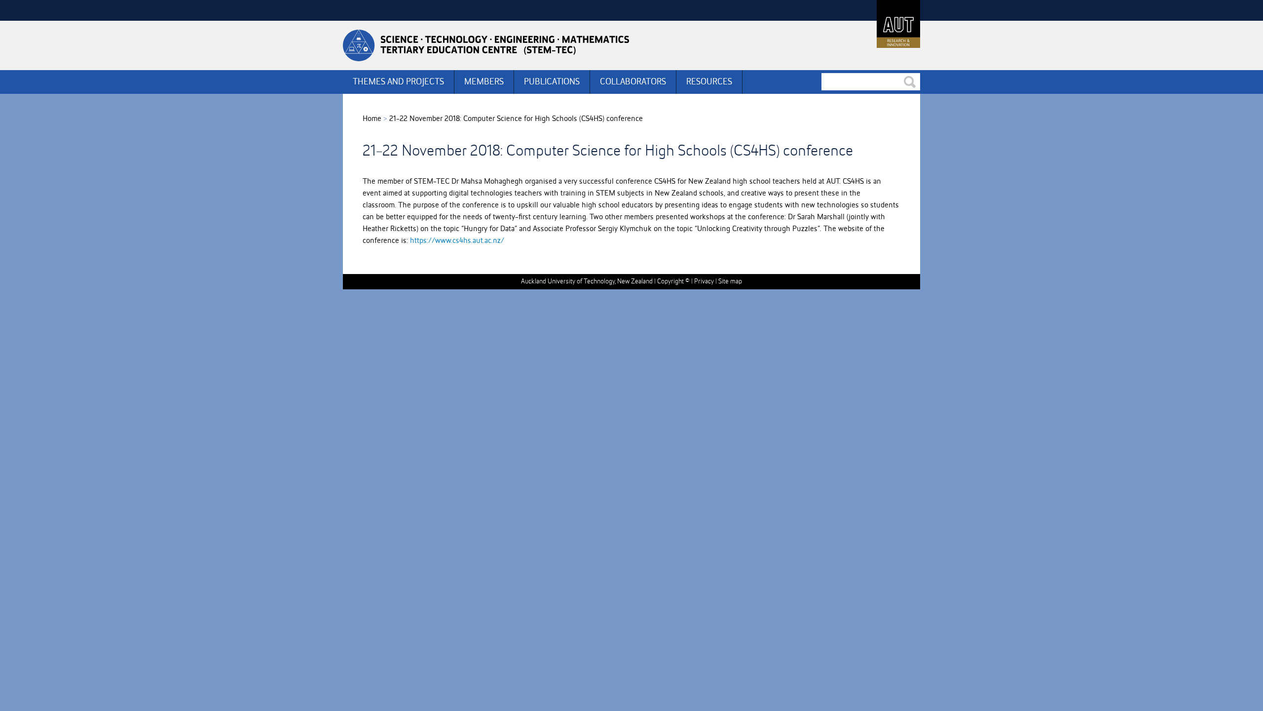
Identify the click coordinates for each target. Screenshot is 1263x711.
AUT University (898, 24)
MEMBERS (484, 82)
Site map (730, 281)
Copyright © (673, 281)
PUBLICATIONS (552, 82)
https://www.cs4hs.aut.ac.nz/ (457, 241)
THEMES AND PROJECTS (398, 82)
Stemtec (486, 45)
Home (372, 119)
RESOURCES (709, 82)
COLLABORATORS (633, 82)
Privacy (704, 281)
